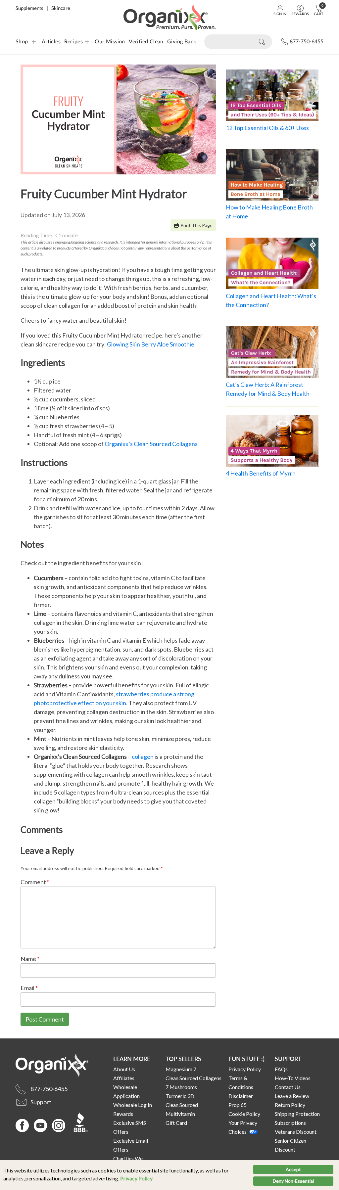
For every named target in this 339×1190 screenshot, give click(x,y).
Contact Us (288, 1087)
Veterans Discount (295, 1131)
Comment (35, 882)
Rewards (123, 1114)
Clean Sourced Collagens (193, 1078)
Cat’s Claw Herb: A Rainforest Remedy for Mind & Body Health (268, 389)
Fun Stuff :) (246, 1058)
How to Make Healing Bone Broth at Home (269, 212)
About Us (124, 1069)
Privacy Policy (136, 1178)
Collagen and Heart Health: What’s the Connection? (271, 300)
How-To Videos (293, 1078)
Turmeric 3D (180, 1096)
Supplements (29, 8)
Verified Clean (146, 41)
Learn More (131, 1058)
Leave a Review (292, 1096)
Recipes (69, 41)
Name (30, 958)
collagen (143, 756)
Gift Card (176, 1123)
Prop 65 (237, 1105)
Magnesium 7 (181, 1069)
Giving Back (181, 41)
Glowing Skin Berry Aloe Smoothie (150, 344)
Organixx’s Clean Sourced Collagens (151, 443)
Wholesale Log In (132, 1105)
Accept (293, 1169)
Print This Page (196, 225)
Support (288, 1058)
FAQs (281, 1069)
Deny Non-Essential (293, 1181)
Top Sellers (183, 1058)
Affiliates (123, 1078)
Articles (51, 41)
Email (29, 987)
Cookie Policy (244, 1114)
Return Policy (290, 1105)
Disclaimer (240, 1096)
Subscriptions (290, 1123)
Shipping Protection (297, 1114)
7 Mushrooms (181, 1087)
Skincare (60, 8)
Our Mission (110, 41)
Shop (22, 41)
